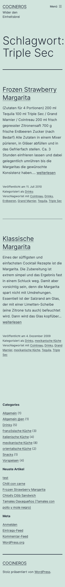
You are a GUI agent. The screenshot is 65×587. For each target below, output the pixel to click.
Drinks (29, 191)
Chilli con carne (14, 483)
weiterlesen (46, 173)
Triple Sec (55, 201)
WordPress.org (13, 542)
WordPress (42, 572)
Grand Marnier (27, 201)
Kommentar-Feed (15, 536)
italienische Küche (16, 437)
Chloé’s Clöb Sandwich (19, 495)
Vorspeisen (11, 460)
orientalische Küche (17, 448)
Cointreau (36, 196)
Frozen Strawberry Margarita (24, 489)
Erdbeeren (9, 201)
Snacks (8, 454)
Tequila (42, 201)
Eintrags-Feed (13, 530)
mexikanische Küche (48, 340)
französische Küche (17, 431)
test (5, 478)
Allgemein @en (13, 419)
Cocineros (15, 6)
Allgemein (10, 413)
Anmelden (10, 524)
